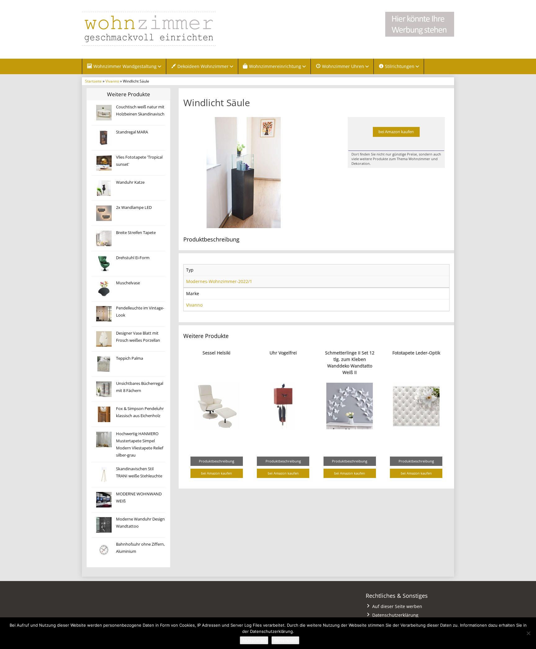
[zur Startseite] (159, 29)
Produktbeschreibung (216, 461)
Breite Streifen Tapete (136, 232)
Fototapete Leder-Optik (416, 353)
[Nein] (528, 633)
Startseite (93, 81)
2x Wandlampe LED (134, 207)
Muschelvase (128, 283)
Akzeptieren (254, 640)
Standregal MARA (132, 132)
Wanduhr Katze (130, 182)
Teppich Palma (129, 358)
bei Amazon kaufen (396, 131)
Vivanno (112, 81)
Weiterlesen (285, 640)
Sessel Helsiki (216, 353)
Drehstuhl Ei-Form (133, 257)
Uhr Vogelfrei (283, 353)
